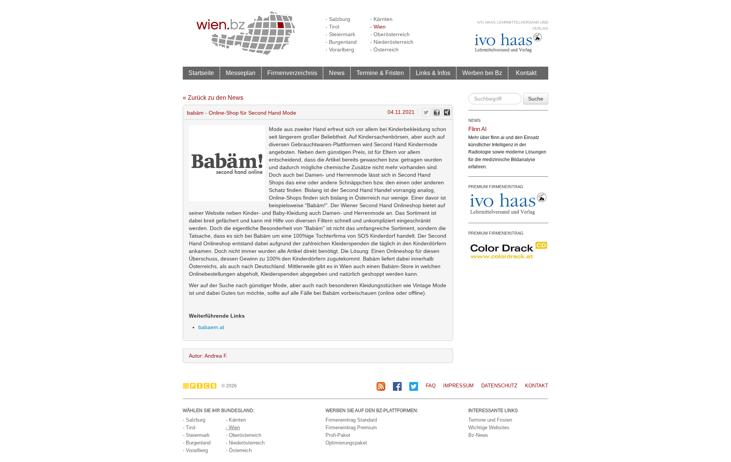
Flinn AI (477, 129)
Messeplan (240, 72)
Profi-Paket (338, 435)
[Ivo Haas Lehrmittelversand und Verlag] (508, 42)
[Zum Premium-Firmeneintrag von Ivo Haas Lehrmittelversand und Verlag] (508, 203)
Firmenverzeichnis (292, 72)
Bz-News (478, 435)
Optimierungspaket (346, 443)
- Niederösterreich (391, 42)
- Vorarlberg (340, 49)
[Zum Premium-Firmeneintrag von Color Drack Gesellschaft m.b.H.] (508, 250)
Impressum (458, 385)
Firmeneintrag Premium (351, 427)
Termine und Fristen (490, 420)
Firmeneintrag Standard (351, 420)
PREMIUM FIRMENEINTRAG (496, 186)
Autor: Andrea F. (208, 356)
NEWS (474, 120)
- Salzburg (338, 19)
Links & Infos (433, 72)
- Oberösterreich (390, 34)
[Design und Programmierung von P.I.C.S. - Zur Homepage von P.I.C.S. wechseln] (201, 385)
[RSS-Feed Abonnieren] (381, 386)
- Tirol (332, 27)
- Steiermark (340, 34)
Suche (535, 99)
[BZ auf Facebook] (397, 386)
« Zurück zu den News (213, 97)
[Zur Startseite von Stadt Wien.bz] (245, 33)
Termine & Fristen (380, 72)
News (337, 72)
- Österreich (384, 49)
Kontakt (526, 72)
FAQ (431, 385)
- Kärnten (381, 19)
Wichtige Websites (488, 427)
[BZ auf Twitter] (413, 386)
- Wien (378, 27)
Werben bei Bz (482, 72)
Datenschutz (499, 385)
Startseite (201, 72)
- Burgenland (341, 42)
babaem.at (211, 327)
